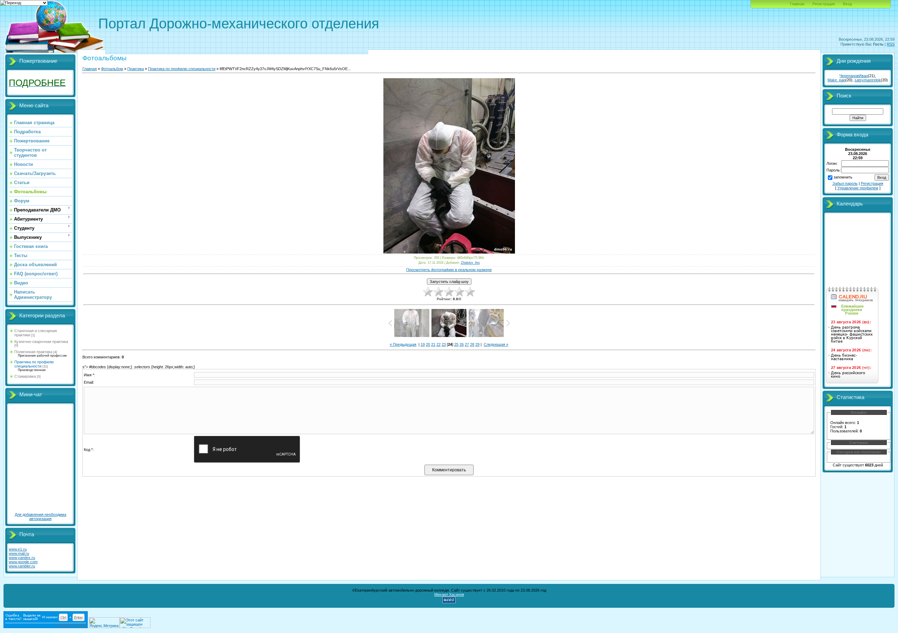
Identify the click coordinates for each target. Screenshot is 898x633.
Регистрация (823, 4)
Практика (135, 69)
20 (428, 344)
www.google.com (23, 562)
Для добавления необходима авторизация (40, 516)
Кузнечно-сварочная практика (41, 341)
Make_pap (836, 80)
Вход (847, 4)
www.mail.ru (19, 553)
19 (423, 344)
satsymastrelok (868, 80)
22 (438, 344)
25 (456, 344)
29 (477, 344)
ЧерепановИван (853, 76)
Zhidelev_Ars (470, 262)
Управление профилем (857, 188)
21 (433, 344)
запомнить (842, 177)
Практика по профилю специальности (34, 364)
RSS (890, 44)
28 (472, 344)
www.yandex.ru (22, 557)
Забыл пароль (845, 183)
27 (467, 344)
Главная (797, 4)
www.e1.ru (18, 549)
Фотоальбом (112, 69)
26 (462, 344)
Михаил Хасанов (449, 594)
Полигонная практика (33, 352)
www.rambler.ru (22, 566)
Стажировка (25, 376)
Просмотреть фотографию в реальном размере (449, 270)
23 (444, 344)
